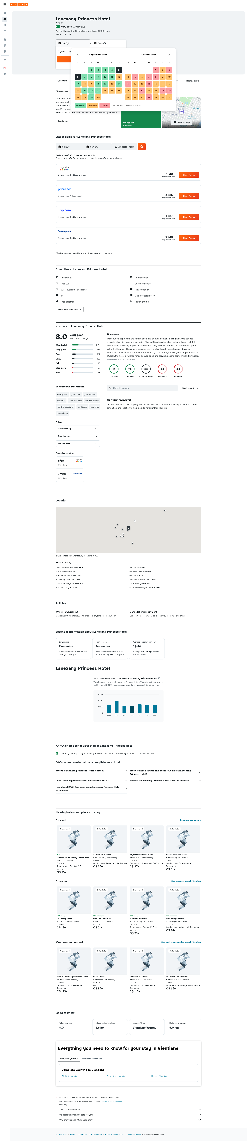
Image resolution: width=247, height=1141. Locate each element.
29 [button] (91, 97)
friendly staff (62, 394)
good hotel (75, 394)
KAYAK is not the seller (69, 1109)
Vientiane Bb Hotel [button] (138, 918)
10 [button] (105, 76)
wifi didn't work (92, 400)
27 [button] (77, 97)
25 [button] (112, 90)
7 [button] (84, 76)
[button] (5, 4)
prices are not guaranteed (112, 1101)
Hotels (72, 1134)
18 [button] (112, 83)
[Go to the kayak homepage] (19, 4)
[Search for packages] (5, 31)
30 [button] (98, 97)
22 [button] (91, 90)
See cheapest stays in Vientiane (186, 881)
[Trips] (5, 59)
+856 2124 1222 (63, 34)
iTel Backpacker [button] (64, 918)
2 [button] (98, 69)
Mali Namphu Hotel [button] (175, 918)
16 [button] (98, 83)
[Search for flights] (5, 13)
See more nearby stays (190, 820)
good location (90, 394)
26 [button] (118, 90)
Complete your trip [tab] (69, 1058)
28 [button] (84, 97)
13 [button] (78, 83)
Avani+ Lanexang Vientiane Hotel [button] (72, 976)
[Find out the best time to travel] (5, 51)
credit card (82, 407)
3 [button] (105, 69)
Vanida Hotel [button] (99, 976)
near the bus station (65, 407)
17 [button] (105, 83)
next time (94, 407)
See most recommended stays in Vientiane (181, 942)
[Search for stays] (5, 19)
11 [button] (112, 76)
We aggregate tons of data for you (75, 1114)
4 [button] (112, 69)
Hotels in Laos (96, 1134)
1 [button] (91, 69)
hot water (61, 400)
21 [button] (84, 90)
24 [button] (105, 90)
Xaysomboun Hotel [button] (102, 854)
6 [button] (77, 76)
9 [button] (98, 76)
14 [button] (84, 83)
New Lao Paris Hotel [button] (102, 918)
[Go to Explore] (5, 39)
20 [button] (77, 90)
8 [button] (91, 76)
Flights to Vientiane (70, 1076)
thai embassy (62, 413)
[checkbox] (70, 462)
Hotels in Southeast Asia (114, 1134)
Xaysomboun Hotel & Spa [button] (141, 854)
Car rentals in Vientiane (117, 1076)
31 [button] (169, 97)
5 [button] (118, 69)
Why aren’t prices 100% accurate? (75, 1119)
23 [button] (98, 90)
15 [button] (91, 83)
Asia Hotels (82, 1134)
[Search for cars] (5, 25)
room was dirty (75, 400)
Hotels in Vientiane (159, 1076)
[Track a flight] (5, 45)
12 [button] (119, 76)
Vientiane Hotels (134, 1134)
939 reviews (79, 26)
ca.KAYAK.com (61, 1134)
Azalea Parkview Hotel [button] (176, 854)
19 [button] (119, 83)
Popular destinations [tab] (92, 1058)
